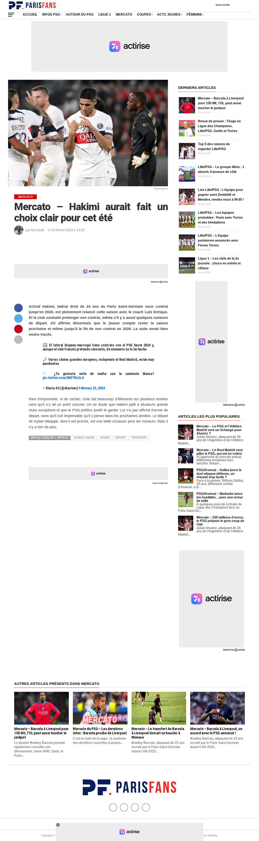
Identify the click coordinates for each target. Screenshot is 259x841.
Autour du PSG (79, 14)
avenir (105, 437)
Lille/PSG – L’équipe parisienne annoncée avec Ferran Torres (218, 240)
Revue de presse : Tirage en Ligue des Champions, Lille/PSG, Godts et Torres (219, 126)
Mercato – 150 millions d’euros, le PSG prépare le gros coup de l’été (220, 521)
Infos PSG (51, 14)
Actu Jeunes (168, 14)
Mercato (124, 14)
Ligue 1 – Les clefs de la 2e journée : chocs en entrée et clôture (219, 263)
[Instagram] (146, 807)
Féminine (194, 14)
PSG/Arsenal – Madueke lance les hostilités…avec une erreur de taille (219, 497)
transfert (139, 437)
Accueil (30, 14)
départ (120, 437)
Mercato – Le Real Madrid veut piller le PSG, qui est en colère (219, 451)
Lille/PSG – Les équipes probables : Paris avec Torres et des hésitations (220, 217)
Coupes (144, 14)
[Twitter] (124, 807)
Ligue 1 (104, 14)
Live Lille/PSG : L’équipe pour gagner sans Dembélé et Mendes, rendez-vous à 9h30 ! (221, 194)
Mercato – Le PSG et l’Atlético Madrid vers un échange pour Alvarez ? (219, 430)
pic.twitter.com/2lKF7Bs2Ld (63, 378)
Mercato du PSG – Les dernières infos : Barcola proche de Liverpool (100, 730)
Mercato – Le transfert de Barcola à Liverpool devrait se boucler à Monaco (158, 733)
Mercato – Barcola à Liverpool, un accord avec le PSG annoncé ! (216, 730)
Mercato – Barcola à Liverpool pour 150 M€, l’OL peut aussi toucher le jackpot (221, 103)
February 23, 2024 (92, 388)
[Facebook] (113, 807)
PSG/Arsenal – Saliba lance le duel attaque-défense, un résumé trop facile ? (219, 473)
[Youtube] (135, 807)
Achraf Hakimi (84, 437)
